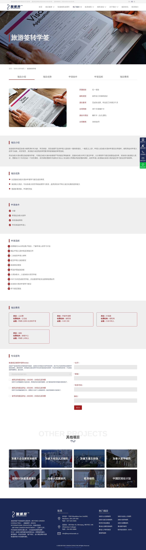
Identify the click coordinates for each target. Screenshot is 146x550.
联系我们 (135, 7)
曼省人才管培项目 (105, 529)
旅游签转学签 (31, 68)
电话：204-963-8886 (69, 529)
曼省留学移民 (122, 526)
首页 (40, 7)
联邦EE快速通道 (104, 523)
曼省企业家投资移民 (105, 526)
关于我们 (112, 7)
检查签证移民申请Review (18, 363)
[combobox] (40, 374)
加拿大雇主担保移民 (105, 520)
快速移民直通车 (64, 7)
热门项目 (76, 7)
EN (129, 1)
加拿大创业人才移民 (124, 516)
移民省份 (100, 7)
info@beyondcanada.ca (70, 533)
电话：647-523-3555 (69, 521)
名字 (76, 363)
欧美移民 (88, 7)
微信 (75, 396)
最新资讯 (125, 7)
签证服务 (48, 7)
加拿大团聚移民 (123, 523)
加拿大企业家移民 (105, 516)
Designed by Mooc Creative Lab (73, 547)
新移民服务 (102, 533)
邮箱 (76, 374)
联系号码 (78, 385)
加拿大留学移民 (19, 68)
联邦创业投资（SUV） (125, 529)
